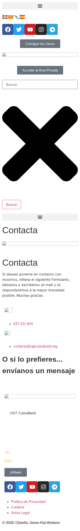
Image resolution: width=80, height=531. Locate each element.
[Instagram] (41, 29)
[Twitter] (18, 29)
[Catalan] (11, 17)
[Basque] (5, 17)
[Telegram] (52, 29)
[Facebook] (7, 29)
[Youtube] (30, 29)
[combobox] (40, 84)
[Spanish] (22, 17)
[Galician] (17, 17)
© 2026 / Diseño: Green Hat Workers (31, 523)
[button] (40, 6)
